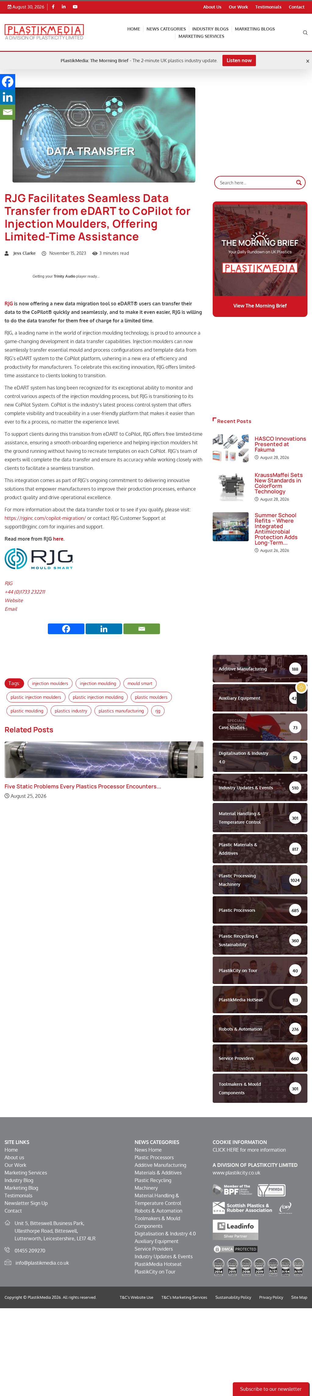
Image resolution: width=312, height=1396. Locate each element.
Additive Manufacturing (160, 1165)
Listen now (239, 60)
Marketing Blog (21, 1188)
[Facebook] (53, 6)
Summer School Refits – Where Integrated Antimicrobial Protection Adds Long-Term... (276, 528)
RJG (9, 303)
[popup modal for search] (305, 32)
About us (14, 1157)
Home (133, 28)
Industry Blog (19, 1180)
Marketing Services (201, 36)
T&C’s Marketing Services (184, 1297)
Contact (296, 6)
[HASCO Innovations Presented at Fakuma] (231, 448)
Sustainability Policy (233, 1297)
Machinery (146, 1188)
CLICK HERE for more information (249, 1150)
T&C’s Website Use (136, 1297)
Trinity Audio (64, 276)
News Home (148, 1150)
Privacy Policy (271, 1297)
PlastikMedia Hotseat (158, 1264)
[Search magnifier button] (299, 182)
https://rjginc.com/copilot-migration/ (45, 518)
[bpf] (232, 1190)
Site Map (299, 1297)
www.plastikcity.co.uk (236, 1173)
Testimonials (268, 6)
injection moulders (50, 683)
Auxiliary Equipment (157, 1241)
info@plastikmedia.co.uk (42, 1263)
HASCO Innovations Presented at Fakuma (280, 444)
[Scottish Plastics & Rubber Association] (242, 1208)
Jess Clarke (24, 253)
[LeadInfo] (235, 1229)
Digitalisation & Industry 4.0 (165, 1234)
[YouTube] (75, 6)
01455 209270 (30, 1251)
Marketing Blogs (255, 28)
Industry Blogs (210, 28)
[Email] (141, 628)
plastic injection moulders (36, 697)
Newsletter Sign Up (26, 1203)
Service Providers (154, 1249)
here (58, 539)
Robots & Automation (158, 1211)
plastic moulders (151, 697)
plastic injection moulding (98, 697)
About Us (212, 6)
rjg (157, 710)
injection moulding (98, 683)
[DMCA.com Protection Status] (235, 1249)
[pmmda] (271, 1190)
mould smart (140, 683)
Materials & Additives (158, 1173)
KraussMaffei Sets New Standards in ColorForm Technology (279, 483)
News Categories (166, 28)
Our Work (238, 6)
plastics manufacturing (121, 710)
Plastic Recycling (153, 1180)
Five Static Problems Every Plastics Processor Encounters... (83, 786)
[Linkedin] (64, 6)
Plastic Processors (154, 1157)
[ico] (285, 1208)
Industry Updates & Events (164, 1256)
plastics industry (71, 710)
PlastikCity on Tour (155, 1272)
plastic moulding (27, 710)
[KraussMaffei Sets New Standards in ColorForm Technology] (231, 486)
